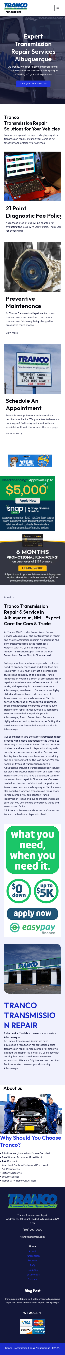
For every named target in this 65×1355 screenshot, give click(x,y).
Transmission (32, 1256)
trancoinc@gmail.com (32, 1236)
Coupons (33, 1270)
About (32, 1251)
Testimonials (33, 1274)
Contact (32, 1279)
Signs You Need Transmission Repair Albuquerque (32, 1302)
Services (32, 1260)
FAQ (32, 1265)
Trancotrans (12, 12)
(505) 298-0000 (32, 1229)
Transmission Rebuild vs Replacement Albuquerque (32, 1298)
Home (32, 1246)
